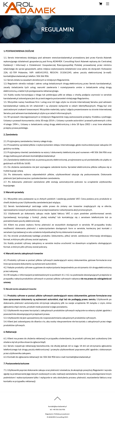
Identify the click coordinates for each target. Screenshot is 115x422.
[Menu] (107, 4)
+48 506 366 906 (58, 409)
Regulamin (49, 414)
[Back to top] (57, 400)
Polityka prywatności (62, 414)
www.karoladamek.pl (62, 57)
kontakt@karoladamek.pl (57, 406)
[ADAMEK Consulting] (30, 12)
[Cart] (100, 4)
